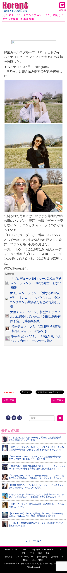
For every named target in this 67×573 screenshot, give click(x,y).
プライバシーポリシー (24, 557)
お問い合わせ (42, 557)
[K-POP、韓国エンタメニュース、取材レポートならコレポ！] (15, 4)
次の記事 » (58, 400)
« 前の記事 (9, 400)
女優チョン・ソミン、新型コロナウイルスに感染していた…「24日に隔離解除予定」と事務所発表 (35, 316)
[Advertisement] (33, 31)
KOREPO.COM (11, 550)
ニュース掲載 (37, 560)
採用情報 (54, 557)
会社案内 (8, 557)
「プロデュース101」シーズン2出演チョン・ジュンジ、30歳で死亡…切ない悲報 (36, 283)
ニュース (24, 550)
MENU (62, 10)
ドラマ (31, 553)
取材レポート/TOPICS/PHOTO (42, 550)
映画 (40, 553)
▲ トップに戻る (33, 541)
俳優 (23, 553)
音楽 (47, 553)
